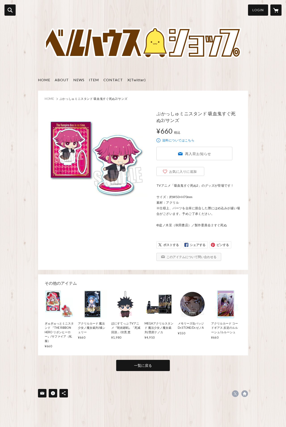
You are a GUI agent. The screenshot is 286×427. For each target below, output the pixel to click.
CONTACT (113, 80)
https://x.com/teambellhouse (235, 393)
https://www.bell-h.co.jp (244, 393)
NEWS (78, 80)
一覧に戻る (143, 365)
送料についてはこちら (178, 140)
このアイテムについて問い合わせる (191, 257)
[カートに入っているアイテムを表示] (276, 10)
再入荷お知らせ (198, 154)
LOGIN (258, 10)
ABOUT (62, 80)
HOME (44, 80)
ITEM (94, 80)
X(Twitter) (136, 80)
